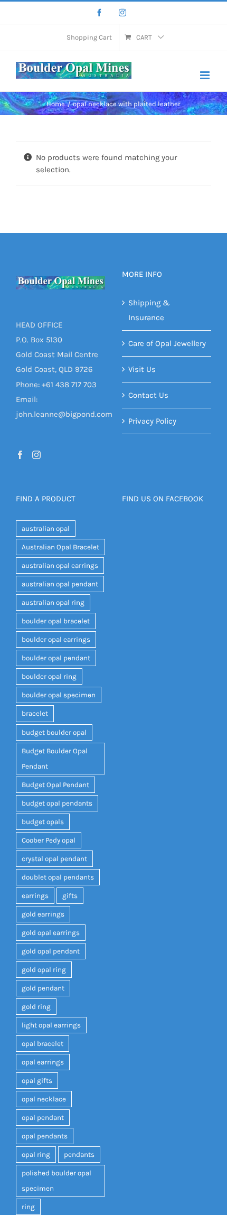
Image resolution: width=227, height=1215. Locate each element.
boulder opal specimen (59, 695)
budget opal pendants (57, 803)
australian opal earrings (60, 565)
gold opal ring (44, 970)
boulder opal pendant (56, 658)
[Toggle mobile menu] (205, 75)
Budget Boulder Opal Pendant (55, 758)
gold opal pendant (51, 951)
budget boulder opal (54, 732)
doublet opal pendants (58, 877)
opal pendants (45, 1136)
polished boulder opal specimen (56, 1180)
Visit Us (142, 369)
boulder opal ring (49, 676)
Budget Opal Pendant (55, 785)
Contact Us (148, 395)
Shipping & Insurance (149, 310)
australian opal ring (53, 602)
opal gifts (37, 1081)
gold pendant (43, 988)
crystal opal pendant (54, 859)
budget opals (43, 822)
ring (28, 1207)
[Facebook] (99, 12)
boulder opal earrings (56, 639)
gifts (70, 896)
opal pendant (43, 1117)
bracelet (35, 713)
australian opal (46, 528)
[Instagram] (122, 12)
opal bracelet (42, 1044)
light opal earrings (51, 1025)
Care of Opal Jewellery (167, 343)
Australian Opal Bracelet (60, 547)
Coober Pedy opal (48, 840)
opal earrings (43, 1062)
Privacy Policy (152, 421)
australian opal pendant (60, 584)
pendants (79, 1154)
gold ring (36, 1007)
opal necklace (44, 1099)
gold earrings (43, 914)
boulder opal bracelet (56, 621)
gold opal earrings (51, 933)
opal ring (36, 1154)
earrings (35, 896)
